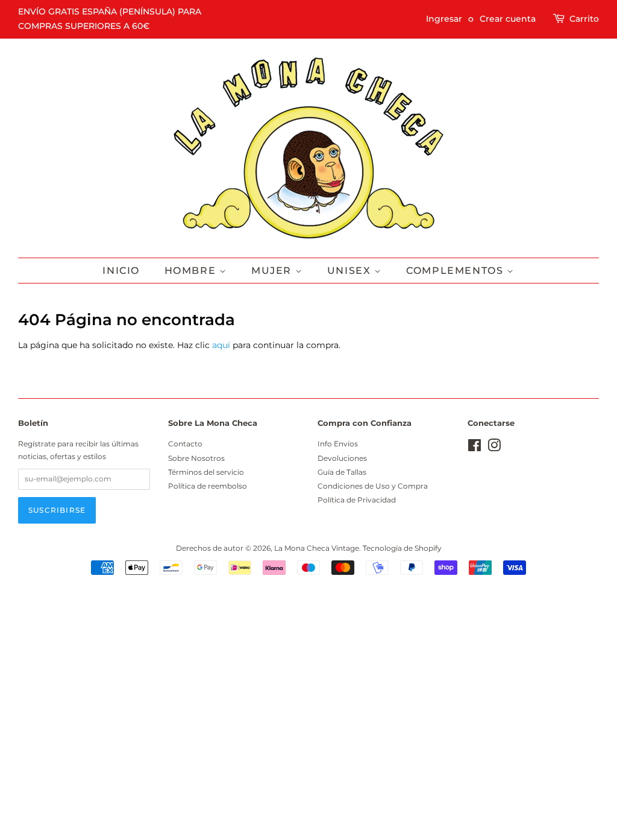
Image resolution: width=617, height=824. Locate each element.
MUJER (273, 270)
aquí (221, 345)
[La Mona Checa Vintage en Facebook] (474, 447)
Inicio (121, 270)
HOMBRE (191, 270)
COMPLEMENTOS (456, 270)
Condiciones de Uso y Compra (373, 485)
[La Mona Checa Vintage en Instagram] (494, 447)
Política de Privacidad (357, 499)
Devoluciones (342, 458)
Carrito (584, 18)
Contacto (185, 443)
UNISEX (350, 270)
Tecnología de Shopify (402, 548)
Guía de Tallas (342, 472)
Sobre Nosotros (196, 458)
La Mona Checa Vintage (316, 548)
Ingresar (444, 18)
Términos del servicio (206, 472)
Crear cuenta (508, 18)
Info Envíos (338, 443)
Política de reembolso (207, 485)
